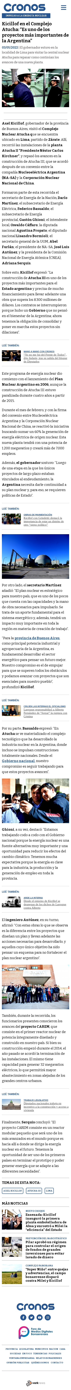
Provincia (12, 1349)
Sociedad (15, 1353)
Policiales (55, 1353)
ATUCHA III (34, 1191)
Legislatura (26, 1349)
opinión (11, 1362)
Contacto (57, 1362)
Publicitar (23, 1362)
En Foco (27, 1353)
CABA (62, 1349)
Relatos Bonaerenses (49, 1358)
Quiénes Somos (40, 1362)
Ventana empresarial (22, 1358)
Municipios (41, 1349)
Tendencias (40, 1353)
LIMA (49, 1191)
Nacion (53, 1349)
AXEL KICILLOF (12, 1191)
